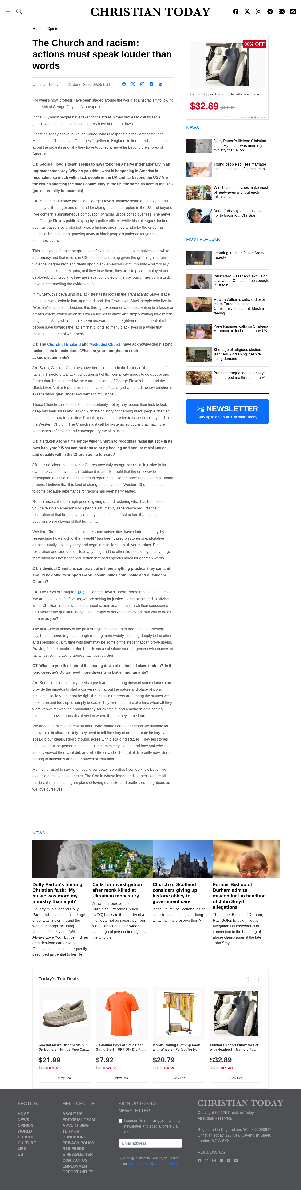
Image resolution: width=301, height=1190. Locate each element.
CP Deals (225, 116)
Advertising (76, 1125)
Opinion (53, 29)
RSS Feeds (73, 1149)
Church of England (64, 344)
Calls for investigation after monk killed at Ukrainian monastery (117, 890)
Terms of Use (139, 1164)
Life (22, 1149)
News (23, 1119)
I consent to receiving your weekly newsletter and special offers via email (152, 1126)
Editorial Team (79, 1119)
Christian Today (45, 84)
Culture (27, 1143)
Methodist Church (106, 344)
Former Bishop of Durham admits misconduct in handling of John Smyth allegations (239, 896)
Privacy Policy (79, 1143)
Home (37, 29)
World (25, 1131)
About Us (73, 1114)
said (80, 592)
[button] (8, 12)
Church (26, 1137)
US (20, 1155)
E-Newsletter (78, 1155)
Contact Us (75, 1160)
